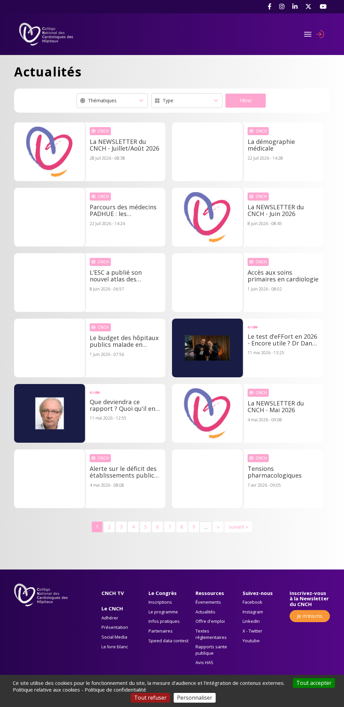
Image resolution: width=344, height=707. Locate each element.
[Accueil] (48, 34)
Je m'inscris (309, 615)
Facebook (252, 602)
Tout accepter (314, 683)
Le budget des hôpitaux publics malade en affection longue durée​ (124, 341)
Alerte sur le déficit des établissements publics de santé (123, 472)
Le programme (163, 612)
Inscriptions (160, 602)
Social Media (114, 637)
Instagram (253, 612)
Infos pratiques (164, 621)
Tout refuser (150, 697)
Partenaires (160, 631)
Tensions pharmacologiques (275, 472)
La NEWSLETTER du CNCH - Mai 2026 (276, 407)
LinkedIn (251, 621)
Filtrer (246, 100)
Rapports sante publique (211, 650)
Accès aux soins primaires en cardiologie (283, 276)
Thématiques (102, 100)
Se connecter (320, 34)
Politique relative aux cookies (46, 689)
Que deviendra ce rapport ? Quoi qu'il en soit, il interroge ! (122, 405)
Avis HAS (204, 662)
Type (168, 100)
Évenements (208, 602)
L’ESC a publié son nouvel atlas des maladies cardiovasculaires (116, 276)
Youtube (251, 641)
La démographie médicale (271, 145)
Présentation (114, 627)
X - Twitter (252, 631)
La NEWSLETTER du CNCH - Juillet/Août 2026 (124, 145)
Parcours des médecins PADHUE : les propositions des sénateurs (123, 210)
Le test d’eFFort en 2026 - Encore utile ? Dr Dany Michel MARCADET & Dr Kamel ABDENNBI (282, 340)
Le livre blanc (114, 647)
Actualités (205, 612)
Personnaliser (194, 697)
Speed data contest (168, 641)
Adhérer (109, 618)
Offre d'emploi (210, 621)
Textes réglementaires (211, 634)
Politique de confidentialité (115, 689)
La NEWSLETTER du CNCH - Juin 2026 (276, 210)
